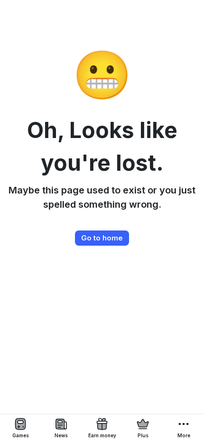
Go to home (102, 237)
